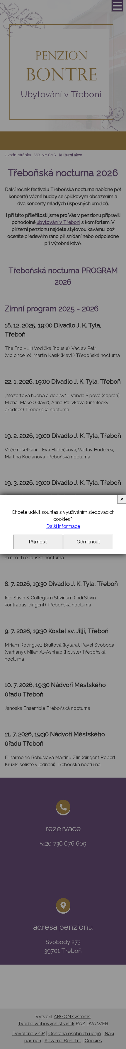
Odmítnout (88, 542)
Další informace (63, 526)
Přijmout (38, 542)
